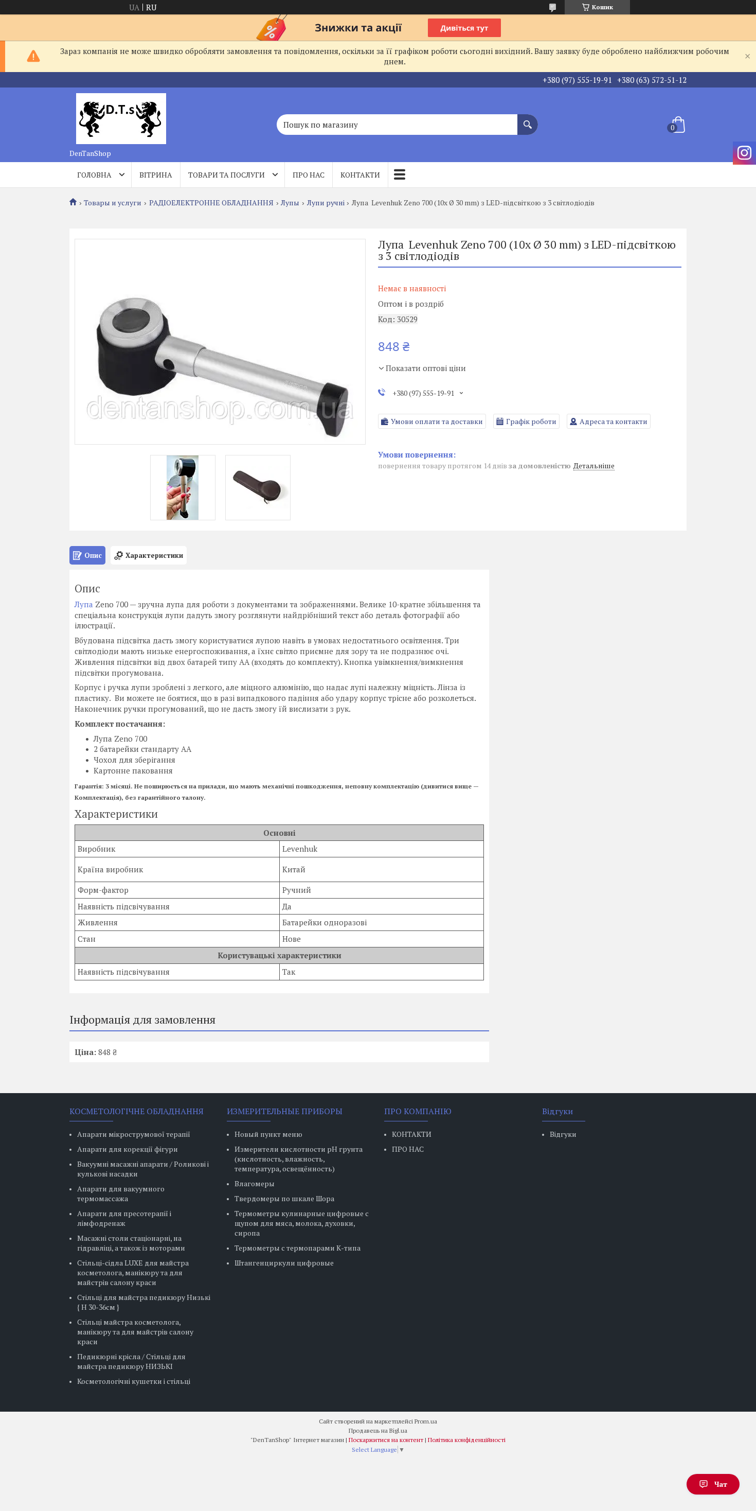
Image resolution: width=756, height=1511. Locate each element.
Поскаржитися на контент (386, 1440)
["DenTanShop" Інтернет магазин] (120, 115)
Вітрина (155, 175)
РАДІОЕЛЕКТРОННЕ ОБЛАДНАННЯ (211, 202)
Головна (94, 175)
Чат (720, 1484)
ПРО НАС (408, 1149)
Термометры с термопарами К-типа (298, 1248)
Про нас (309, 175)
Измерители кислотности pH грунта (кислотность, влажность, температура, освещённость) (299, 1158)
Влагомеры (255, 1183)
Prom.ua (426, 1421)
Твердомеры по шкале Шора (284, 1198)
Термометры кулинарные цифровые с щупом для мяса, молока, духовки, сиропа (302, 1223)
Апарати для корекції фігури (127, 1149)
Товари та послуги (226, 175)
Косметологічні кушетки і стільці (133, 1381)
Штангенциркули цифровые (284, 1263)
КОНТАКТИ (411, 1134)
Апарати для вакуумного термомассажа (121, 1193)
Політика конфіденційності (467, 1440)
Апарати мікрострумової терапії (133, 1134)
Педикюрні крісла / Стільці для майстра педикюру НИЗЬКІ (131, 1361)
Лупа (84, 604)
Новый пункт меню (268, 1134)
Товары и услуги (112, 202)
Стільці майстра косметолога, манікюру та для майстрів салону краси (135, 1331)
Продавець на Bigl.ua (378, 1430)
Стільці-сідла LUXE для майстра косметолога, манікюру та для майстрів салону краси (133, 1272)
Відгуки (563, 1134)
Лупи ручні (326, 202)
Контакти (360, 175)
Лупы (290, 202)
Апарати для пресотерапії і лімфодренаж (124, 1218)
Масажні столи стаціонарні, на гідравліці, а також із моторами (131, 1243)
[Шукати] (527, 119)
